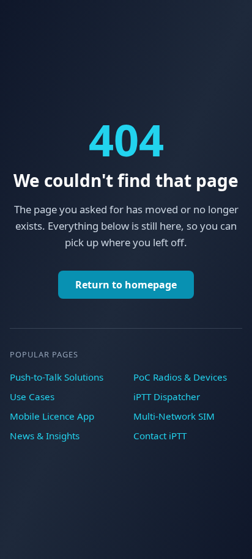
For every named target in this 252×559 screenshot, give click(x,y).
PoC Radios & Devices (180, 377)
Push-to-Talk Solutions (56, 377)
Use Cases (32, 396)
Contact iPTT (160, 435)
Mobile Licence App (52, 416)
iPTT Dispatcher (166, 396)
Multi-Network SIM (174, 416)
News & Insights (45, 435)
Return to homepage (126, 284)
